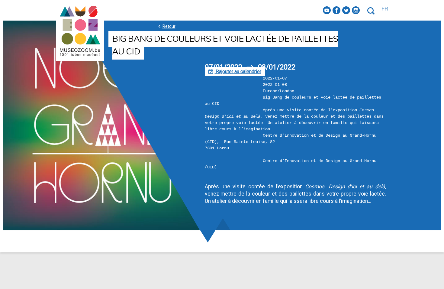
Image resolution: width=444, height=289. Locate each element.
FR (384, 8)
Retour (165, 26)
